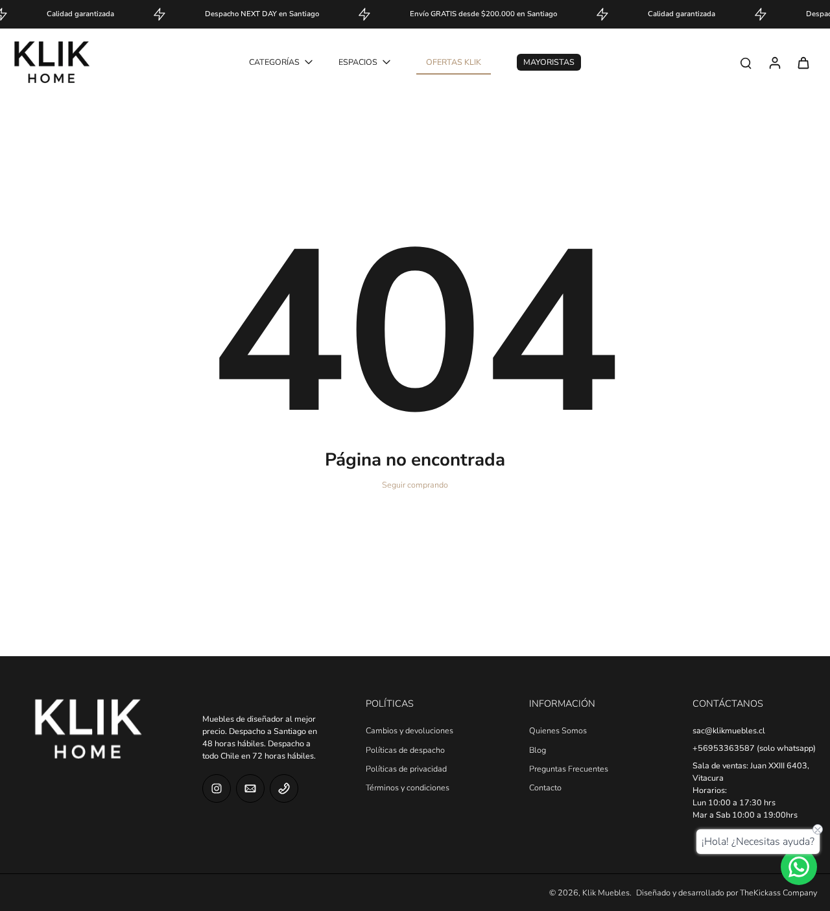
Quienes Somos (558, 730)
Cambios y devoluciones (409, 730)
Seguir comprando (415, 484)
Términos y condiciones (407, 787)
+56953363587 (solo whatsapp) (754, 747)
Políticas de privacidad (406, 768)
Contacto (545, 787)
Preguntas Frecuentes (568, 768)
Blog (537, 749)
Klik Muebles (606, 892)
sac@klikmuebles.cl (729, 730)
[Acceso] (774, 62)
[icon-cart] (802, 62)
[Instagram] (216, 788)
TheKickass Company (778, 892)
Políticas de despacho (405, 749)
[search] (745, 62)
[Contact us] (799, 867)
